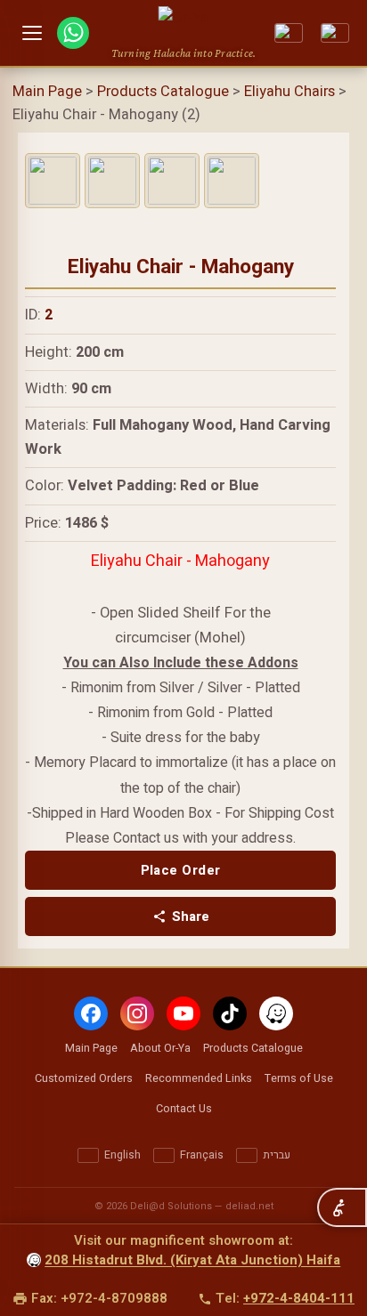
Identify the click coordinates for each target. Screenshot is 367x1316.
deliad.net (249, 1206)
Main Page (47, 91)
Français (202, 1155)
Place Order (181, 870)
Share (190, 916)
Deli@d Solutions (171, 1206)
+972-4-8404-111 (299, 1298)
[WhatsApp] (73, 32)
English (122, 1155)
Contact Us (184, 1109)
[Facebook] (91, 1013)
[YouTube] (183, 1013)
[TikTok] (230, 1013)
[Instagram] (137, 1013)
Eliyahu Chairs (289, 91)
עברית (276, 1155)
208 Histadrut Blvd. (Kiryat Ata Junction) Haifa (192, 1260)
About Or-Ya (160, 1048)
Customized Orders (84, 1078)
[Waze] (276, 1013)
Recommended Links (198, 1078)
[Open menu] (32, 32)
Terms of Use (299, 1078)
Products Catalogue (163, 91)
